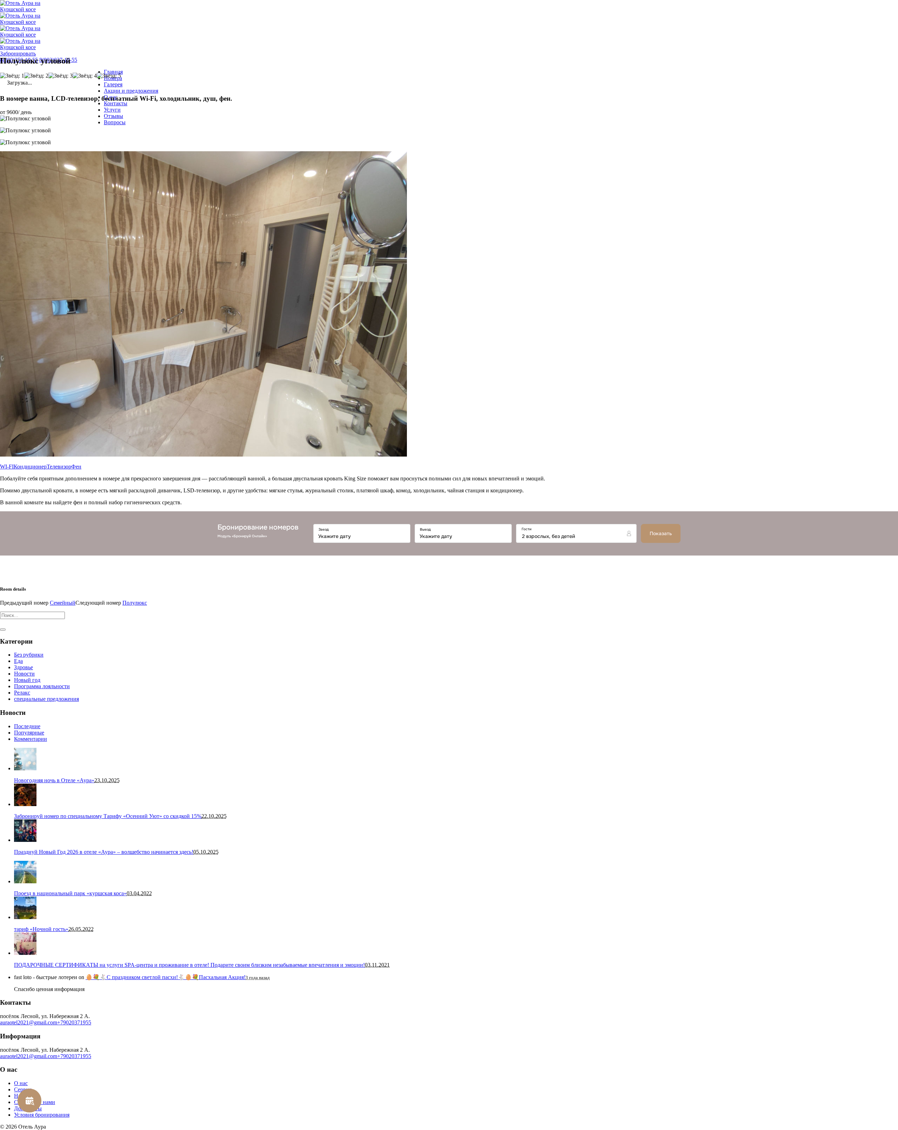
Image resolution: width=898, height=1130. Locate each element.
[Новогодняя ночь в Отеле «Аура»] (25, 768)
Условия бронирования (41, 1115)
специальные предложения (46, 699)
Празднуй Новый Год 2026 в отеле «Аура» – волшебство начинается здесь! (103, 852)
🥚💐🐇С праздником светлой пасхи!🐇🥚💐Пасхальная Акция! (166, 977)
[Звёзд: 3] (60, 76)
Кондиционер (30, 467)
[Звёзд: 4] (85, 76)
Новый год (27, 680)
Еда (18, 661)
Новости (24, 674)
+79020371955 (74, 1022)
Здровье (23, 667)
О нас (21, 1083)
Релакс (22, 693)
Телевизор (59, 467)
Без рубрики (28, 655)
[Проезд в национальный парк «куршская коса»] (25, 881)
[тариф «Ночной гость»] (25, 917)
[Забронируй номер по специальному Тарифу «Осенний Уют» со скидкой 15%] (25, 804)
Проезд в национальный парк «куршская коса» (70, 893)
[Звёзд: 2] (36, 76)
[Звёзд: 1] (12, 76)
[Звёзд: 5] (109, 76)
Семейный (62, 603)
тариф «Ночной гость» (41, 929)
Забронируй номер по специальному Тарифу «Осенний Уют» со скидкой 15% (107, 816)
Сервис (23, 1089)
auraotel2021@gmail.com (28, 1022)
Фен (76, 467)
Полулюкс (134, 603)
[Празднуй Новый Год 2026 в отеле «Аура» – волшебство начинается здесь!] (25, 840)
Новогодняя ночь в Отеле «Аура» (54, 780)
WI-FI (7, 467)
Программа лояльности (42, 686)
